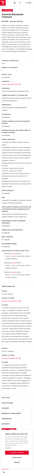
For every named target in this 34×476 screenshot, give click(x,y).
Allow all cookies (17, 452)
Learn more (8, 447)
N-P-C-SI (13, 253)
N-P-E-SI (13, 272)
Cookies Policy (5, 469)
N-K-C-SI (13, 263)
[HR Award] (4, 472)
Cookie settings (17, 457)
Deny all (16, 462)
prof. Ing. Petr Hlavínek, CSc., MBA (11, 84)
